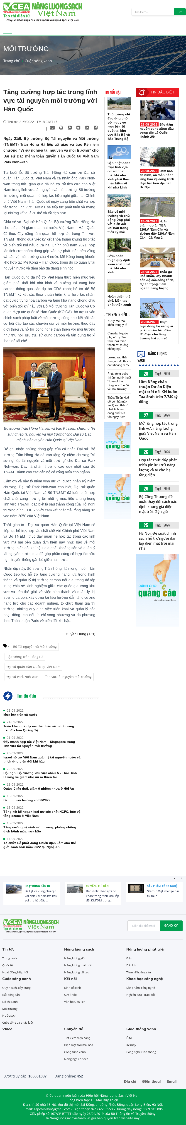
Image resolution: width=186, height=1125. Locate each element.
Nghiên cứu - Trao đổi (140, 995)
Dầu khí (131, 965)
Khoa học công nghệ (144, 978)
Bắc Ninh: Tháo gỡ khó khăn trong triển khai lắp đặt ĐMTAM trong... (102, 896)
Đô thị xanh (10, 1002)
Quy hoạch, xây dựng (16, 988)
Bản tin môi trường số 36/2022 (26, 800)
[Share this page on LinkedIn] (87, 127)
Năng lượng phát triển (146, 949)
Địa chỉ (130, 1081)
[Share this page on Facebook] (95, 127)
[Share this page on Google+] (69, 127)
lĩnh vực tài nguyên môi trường (68, 677)
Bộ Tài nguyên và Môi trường (35, 646)
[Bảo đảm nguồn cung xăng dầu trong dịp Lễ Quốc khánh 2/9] (157, 110)
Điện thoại (151, 1081)
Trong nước (9, 958)
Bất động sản (11, 995)
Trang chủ (11, 60)
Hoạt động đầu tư (37, 886)
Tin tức (8, 949)
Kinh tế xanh (72, 988)
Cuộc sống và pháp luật (17, 1022)
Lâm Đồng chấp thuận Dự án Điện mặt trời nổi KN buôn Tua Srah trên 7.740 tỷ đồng (158, 391)
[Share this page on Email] (52, 127)
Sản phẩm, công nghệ (162, 886)
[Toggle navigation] (7, 32)
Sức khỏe (70, 995)
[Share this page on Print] (61, 127)
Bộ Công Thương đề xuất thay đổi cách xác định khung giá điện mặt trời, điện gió (158, 504)
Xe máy (131, 1045)
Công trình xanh (75, 1052)
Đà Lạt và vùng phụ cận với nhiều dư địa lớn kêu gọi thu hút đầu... (41, 896)
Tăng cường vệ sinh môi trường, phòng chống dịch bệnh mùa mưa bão (39, 829)
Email (171, 1081)
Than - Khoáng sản (138, 972)
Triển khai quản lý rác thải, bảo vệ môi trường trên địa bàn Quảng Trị (38, 728)
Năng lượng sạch (79, 949)
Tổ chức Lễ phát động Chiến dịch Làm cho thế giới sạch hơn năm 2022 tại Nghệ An (39, 845)
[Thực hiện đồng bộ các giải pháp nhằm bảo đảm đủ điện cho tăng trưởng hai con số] (157, 308)
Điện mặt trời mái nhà (78, 1045)
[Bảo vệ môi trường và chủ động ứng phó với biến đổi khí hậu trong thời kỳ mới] (119, 200)
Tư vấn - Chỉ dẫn (97, 886)
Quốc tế (7, 965)
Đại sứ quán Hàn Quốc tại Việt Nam (33, 667)
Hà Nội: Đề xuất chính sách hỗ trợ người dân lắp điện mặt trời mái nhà (157, 541)
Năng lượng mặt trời (77, 965)
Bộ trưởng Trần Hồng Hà (25, 657)
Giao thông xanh (141, 1029)
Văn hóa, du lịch (74, 1002)
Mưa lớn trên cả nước (20, 714)
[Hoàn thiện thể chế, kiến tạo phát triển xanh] (119, 285)
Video (7, 1029)
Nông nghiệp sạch (76, 1059)
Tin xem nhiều (116, 314)
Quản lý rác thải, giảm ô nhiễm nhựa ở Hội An (38, 788)
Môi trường (9, 1009)
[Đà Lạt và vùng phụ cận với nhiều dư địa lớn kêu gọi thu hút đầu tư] (14, 892)
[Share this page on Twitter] (78, 127)
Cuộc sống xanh (38, 60)
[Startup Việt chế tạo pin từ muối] (136, 892)
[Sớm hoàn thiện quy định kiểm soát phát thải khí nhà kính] (119, 245)
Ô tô (129, 1038)
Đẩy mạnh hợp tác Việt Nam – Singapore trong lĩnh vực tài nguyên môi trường (39, 744)
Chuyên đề (73, 1029)
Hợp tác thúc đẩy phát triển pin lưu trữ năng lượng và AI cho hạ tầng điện (158, 467)
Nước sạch (9, 1015)
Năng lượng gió (74, 958)
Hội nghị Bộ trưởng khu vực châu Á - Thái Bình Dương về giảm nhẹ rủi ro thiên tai (40, 775)
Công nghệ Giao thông (141, 1052)
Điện (129, 958)
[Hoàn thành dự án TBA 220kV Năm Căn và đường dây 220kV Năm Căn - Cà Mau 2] (157, 207)
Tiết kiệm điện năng (77, 1038)
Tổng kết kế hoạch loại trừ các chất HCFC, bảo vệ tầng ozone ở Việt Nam (42, 814)
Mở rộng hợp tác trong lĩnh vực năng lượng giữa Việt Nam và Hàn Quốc (158, 431)
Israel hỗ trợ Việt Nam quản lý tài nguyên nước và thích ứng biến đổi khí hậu (42, 759)
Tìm (179, 12)
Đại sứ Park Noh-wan (22, 677)
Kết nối (70, 978)
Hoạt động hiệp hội (15, 972)
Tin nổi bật (112, 92)
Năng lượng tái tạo (76, 972)
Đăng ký (171, 925)
